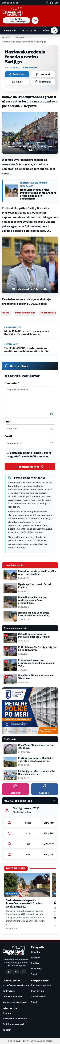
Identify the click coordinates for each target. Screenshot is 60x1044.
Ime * (8, 421)
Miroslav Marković (25, 312)
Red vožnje (9, 990)
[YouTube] (56, 2)
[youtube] (23, 971)
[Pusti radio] (35, 20)
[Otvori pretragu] (54, 30)
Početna (6, 37)
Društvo (45, 30)
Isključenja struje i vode (16, 985)
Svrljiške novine (10, 2)
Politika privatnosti (13, 1024)
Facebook (45, 74)
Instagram (15, 792)
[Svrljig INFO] (13, 11)
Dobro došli (10, 30)
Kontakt (7, 1029)
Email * (9, 436)
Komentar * (12, 382)
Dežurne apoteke (12, 996)
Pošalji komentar (28, 466)
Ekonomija (37, 968)
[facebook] (9, 971)
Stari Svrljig (37, 990)
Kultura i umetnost (41, 985)
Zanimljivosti (38, 996)
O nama (7, 1013)
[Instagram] (51, 2)
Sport (34, 974)
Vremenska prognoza (15, 1002)
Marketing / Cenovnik (15, 1018)
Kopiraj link (45, 81)
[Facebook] (46, 2)
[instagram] (16, 971)
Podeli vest (19, 74)
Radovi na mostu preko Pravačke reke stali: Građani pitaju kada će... (24, 903)
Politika (35, 963)
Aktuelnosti (29, 30)
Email (19, 81)
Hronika (35, 951)
